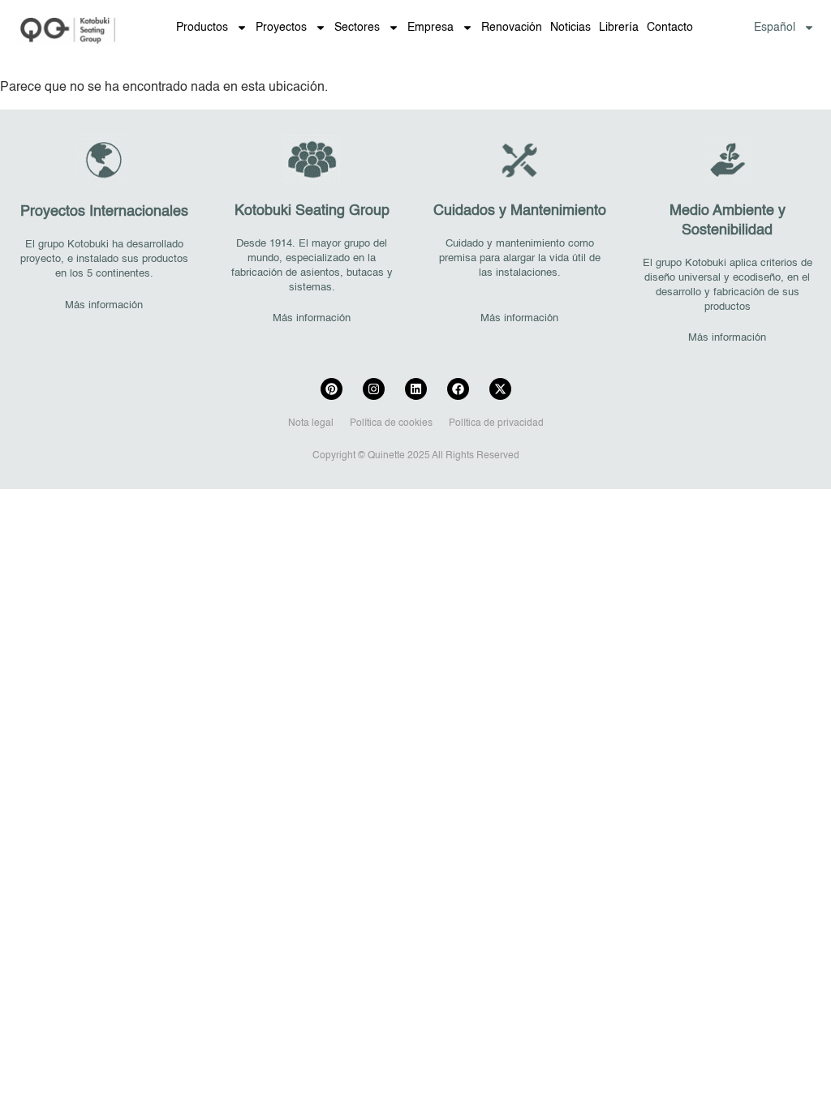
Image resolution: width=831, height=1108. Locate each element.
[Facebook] (458, 389)
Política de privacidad (496, 423)
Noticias (570, 27)
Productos (202, 27)
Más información (104, 305)
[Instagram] (374, 389)
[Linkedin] (416, 389)
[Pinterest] (331, 389)
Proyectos (281, 27)
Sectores (357, 27)
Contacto (670, 27)
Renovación (511, 27)
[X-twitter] (500, 389)
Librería (619, 27)
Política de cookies (391, 423)
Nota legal (311, 423)
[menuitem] (784, 27)
